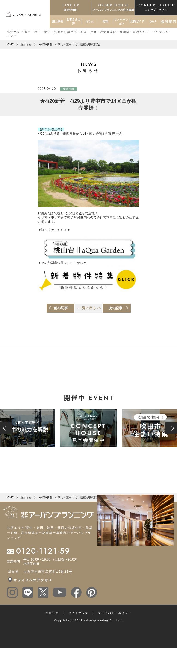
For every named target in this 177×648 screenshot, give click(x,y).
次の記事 (115, 308)
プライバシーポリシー (114, 613)
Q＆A (153, 21)
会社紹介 (52, 613)
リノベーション (121, 21)
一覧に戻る (87, 308)
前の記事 (61, 308)
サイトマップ (78, 613)
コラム (89, 21)
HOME (9, 44)
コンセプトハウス (156, 7)
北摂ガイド (137, 21)
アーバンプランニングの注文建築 (113, 7)
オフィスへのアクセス (32, 580)
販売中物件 (71, 7)
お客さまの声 (73, 21)
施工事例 (57, 21)
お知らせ (26, 44)
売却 (105, 21)
